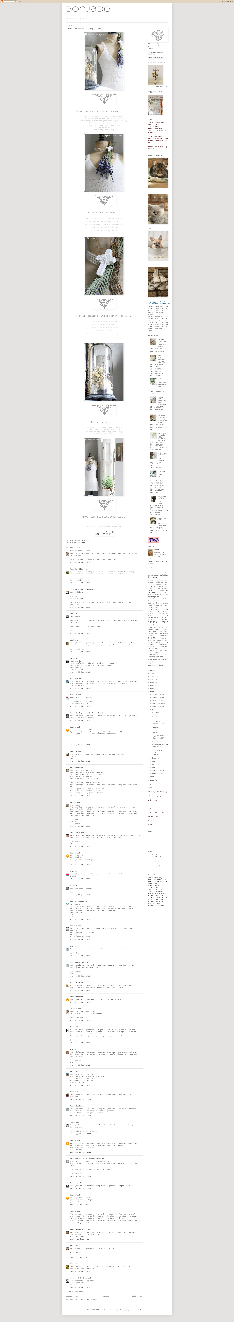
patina (166, 629)
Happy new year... (161, 519)
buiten (166, 582)
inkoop (150, 601)
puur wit (73, 926)
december (156, 694)
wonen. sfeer (155, 662)
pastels (158, 629)
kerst (156, 605)
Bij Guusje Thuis (77, 1183)
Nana (72, 1264)
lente (166, 615)
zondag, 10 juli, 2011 (79, 1205)
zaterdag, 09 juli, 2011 (80, 1099)
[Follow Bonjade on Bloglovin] (156, 58)
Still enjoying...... (159, 727)
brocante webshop (155, 582)
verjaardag (164, 646)
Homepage (105, 1296)
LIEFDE (162, 617)
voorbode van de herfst (158, 650)
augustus (156, 707)
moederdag (165, 619)
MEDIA (150, 619)
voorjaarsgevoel (155, 653)
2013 (152, 686)
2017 (152, 674)
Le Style (73, 1009)
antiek (166, 571)
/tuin (150, 571)
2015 (152, 680)
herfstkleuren (153, 599)
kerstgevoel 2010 (158, 609)
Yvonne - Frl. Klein (78, 1278)
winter (166, 657)
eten (150, 586)
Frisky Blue (75, 982)
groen (157, 594)
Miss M (72, 1122)
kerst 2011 (164, 605)
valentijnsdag (163, 644)
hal (161, 594)
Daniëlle (73, 751)
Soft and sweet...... (157, 713)
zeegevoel (160, 664)
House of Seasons (77, 901)
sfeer (151, 638)
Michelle (73, 695)
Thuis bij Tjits (77, 569)
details (165, 584)
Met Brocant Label (77, 962)
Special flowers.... (157, 731)
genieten (152, 593)
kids (158, 611)
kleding (165, 611)
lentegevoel (153, 617)
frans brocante (162, 588)
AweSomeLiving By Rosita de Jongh (84, 713)
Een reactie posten (76, 1292)
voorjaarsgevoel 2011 (158, 654)
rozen (165, 633)
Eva (71, 946)
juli (154, 710)
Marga (72, 658)
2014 (152, 683)
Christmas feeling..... (162, 498)
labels (150, 615)
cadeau (151, 584)
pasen (150, 629)
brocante (151, 580)
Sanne (72, 614)
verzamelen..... (155, 648)
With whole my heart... (162, 454)
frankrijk (151, 588)
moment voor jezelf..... (80, 542)
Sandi (72, 1092)
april (154, 764)
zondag (162, 666)
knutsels (151, 613)
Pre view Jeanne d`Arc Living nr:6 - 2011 (158, 737)
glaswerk (151, 594)
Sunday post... (160, 398)
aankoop (157, 571)
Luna (166, 617)
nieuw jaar (152, 627)
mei (154, 761)
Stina (72, 885)
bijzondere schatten (158, 575)
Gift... (160, 379)
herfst (165, 595)
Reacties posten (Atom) (89, 1300)
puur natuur (164, 631)
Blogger (143, 1310)
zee (155, 664)
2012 (152, 689)
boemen (166, 578)
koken (159, 613)
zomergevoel (153, 666)
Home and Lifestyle (78, 551)
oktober (155, 701)
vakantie (151, 644)
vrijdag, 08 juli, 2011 (80, 562)
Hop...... (161, 339)
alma (72, 1049)
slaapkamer (164, 638)
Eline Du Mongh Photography (82, 589)
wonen (164, 659)
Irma (72, 871)
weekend (159, 657)
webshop (151, 657)
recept (151, 633)
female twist (163, 586)
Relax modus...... (159, 742)
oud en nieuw (163, 627)
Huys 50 (73, 802)
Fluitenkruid (75, 1106)
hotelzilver (164, 599)
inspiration (163, 601)
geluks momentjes (158, 590)
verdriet (151, 646)
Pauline (73, 1140)
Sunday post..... (161, 356)
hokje (72, 1246)
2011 (152, 692)
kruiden (165, 613)
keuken (151, 611)
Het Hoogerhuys (76, 768)
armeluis (151, 573)
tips (158, 642)
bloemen (153, 577)
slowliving (151, 640)
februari (156, 770)
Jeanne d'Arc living (158, 603)
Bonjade (88, 9)
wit (159, 659)
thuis (150, 642)
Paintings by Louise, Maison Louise (85, 1159)
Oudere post (137, 1296)
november (156, 698)
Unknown (73, 727)
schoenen (151, 635)
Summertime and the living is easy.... (160, 746)
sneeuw (159, 640)
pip (149, 631)
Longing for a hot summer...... (159, 722)
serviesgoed (164, 635)
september (156, 704)
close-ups (158, 584)
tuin (166, 642)
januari (155, 773)
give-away (165, 592)
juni (154, 758)
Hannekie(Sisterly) (78, 1229)
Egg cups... (162, 415)
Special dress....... (158, 717)
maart (154, 767)
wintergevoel (152, 659)
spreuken (165, 640)
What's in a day (77, 833)
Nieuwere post (72, 1296)
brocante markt (162, 580)
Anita (72, 1072)
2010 (152, 777)
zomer (166, 664)
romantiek (158, 633)
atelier (165, 573)
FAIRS (155, 586)
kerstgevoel (153, 607)
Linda (72, 640)
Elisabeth (74, 678)
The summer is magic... (162, 434)
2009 (152, 780)
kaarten (150, 605)
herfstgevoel (154, 597)
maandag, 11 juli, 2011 (80, 1271)
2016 (152, 677)
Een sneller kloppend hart (81, 1027)
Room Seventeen (76, 997)
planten (155, 631)
